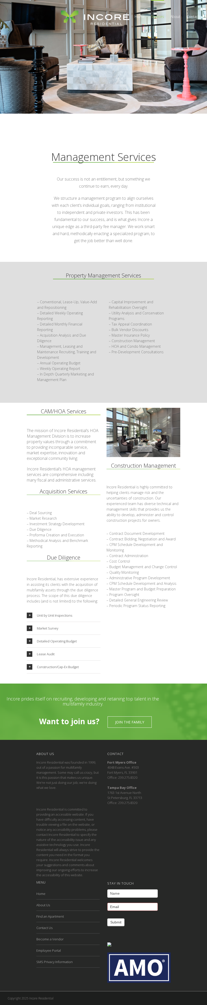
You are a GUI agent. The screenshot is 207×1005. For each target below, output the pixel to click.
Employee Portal (48, 950)
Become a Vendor (50, 939)
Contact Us (44, 927)
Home (40, 893)
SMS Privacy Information (54, 962)
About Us (43, 905)
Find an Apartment (50, 916)
